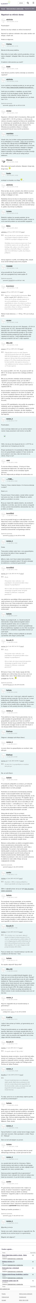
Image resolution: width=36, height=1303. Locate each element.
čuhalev (9, 211)
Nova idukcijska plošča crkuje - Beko (14, 1255)
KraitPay (9, 1017)
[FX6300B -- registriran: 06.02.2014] (3, 267)
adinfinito (9, 20)
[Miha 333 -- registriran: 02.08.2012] (3, 344)
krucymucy (10, 286)
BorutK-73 (9, 640)
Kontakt (4, 1300)
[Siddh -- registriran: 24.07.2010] (3, 67)
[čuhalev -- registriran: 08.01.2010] (3, 212)
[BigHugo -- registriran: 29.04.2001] (3, 732)
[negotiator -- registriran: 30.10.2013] (3, 134)
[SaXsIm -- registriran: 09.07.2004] (3, 615)
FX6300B (9, 266)
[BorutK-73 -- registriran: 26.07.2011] (3, 641)
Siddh (8, 67)
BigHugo (9, 731)
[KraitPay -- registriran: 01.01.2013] (3, 1018)
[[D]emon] (3, 161)
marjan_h (9, 419)
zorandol (4, 1269)
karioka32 (4, 1257)
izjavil (22, 232)
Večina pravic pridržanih (25, 1294)
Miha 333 (9, 343)
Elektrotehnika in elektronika (15, 1258)
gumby (8, 872)
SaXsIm (9, 614)
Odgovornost (5, 1297)
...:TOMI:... (9, 479)
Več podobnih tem (5, 1289)
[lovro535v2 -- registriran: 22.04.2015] (3, 514)
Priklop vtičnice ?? (8, 1261)
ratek (8, 460)
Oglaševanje (22, 1297)
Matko (8, 226)
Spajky (8, 173)
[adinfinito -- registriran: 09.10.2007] (3, 20)
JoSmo (4, 1276)
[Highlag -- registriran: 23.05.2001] (3, 45)
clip (3, 1263)
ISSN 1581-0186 (23, 1300)
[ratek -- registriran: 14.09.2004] (3, 461)
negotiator (10, 133)
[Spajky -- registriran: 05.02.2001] (3, 174)
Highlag (9, 44)
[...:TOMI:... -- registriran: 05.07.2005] (3, 480)
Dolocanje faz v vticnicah (10, 1268)
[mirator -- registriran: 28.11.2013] (3, 112)
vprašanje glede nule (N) (10, 1281)
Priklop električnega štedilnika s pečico (15, 1274)
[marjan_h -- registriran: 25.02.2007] (3, 420)
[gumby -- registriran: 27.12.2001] (3, 873)
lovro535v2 (10, 513)
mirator (8, 111)
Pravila (4, 1294)
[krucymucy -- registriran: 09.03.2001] (3, 287)
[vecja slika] (14, 436)
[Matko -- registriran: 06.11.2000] (3, 227)
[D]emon (9, 160)
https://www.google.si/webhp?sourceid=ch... (20, 87)
